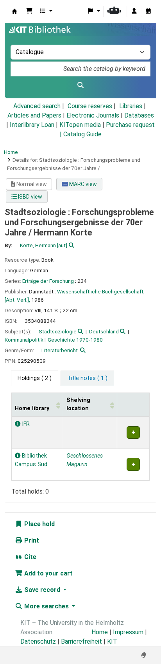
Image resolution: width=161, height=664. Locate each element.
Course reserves (90, 106)
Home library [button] (32, 408)
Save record (42, 589)
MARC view (82, 184)
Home (11, 152)
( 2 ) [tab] (35, 378)
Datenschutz (38, 641)
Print (31, 540)
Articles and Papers (34, 115)
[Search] (80, 85)
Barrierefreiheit (81, 641)
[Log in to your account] (134, 11)
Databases (139, 115)
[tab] (87, 378)
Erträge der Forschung (48, 281)
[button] (29, 11)
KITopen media (80, 124)
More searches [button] (46, 606)
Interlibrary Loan (32, 124)
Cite (29, 557)
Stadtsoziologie (58, 331)
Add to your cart (48, 573)
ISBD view (29, 197)
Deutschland (104, 331)
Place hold (39, 524)
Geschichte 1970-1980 (75, 340)
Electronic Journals (92, 115)
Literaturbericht (59, 350)
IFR (25, 424)
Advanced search (37, 106)
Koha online (14, 11)
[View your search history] (148, 11)
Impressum (128, 632)
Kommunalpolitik (24, 340)
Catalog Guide (82, 134)
